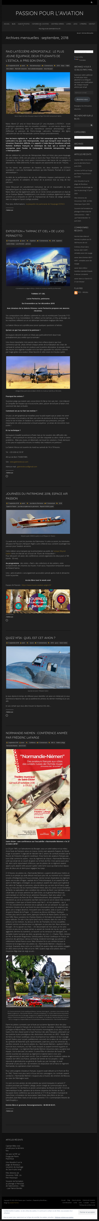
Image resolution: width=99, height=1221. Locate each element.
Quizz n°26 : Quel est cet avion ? (30, 638)
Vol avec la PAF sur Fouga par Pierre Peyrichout (13, 1156)
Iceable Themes (14, 1203)
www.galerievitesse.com (19, 462)
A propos (83, 24)
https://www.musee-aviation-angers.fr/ (36, 585)
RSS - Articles (83, 292)
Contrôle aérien (57, 24)
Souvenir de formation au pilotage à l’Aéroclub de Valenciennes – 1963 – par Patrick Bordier (15, 1184)
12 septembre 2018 (13, 643)
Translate (82, 60)
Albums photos (23, 24)
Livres (68, 24)
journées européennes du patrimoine (28, 506)
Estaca (62, 65)
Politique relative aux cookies (64, 1217)
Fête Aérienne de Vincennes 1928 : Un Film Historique (83, 201)
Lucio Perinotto (20, 244)
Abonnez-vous (82, 99)
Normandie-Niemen (12, 746)
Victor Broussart (48, 69)
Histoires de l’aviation (40, 24)
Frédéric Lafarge (60, 742)
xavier (23, 65)
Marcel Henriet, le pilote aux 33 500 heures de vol (82, 239)
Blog (13, 24)
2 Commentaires (48, 65)
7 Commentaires (43, 241)
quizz (56, 643)
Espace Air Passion (11, 506)
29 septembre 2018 (13, 65)
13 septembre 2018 (13, 503)
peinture (28, 244)
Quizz (32, 643)
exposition (59, 241)
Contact (92, 24)
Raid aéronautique (35, 65)
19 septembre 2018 (13, 241)
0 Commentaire (50, 503)
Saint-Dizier (22, 746)
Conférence (32, 742)
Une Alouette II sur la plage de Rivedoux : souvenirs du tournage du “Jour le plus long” (14, 1166)
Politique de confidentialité (49, 29)
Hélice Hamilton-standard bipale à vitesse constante (83, 271)
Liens (75, 24)
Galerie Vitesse (10, 244)
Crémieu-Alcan (79, 247)
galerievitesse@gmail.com (27, 466)
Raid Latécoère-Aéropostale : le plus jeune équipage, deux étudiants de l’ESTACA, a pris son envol (35, 56)
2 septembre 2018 (13, 742)
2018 (58, 65)
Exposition (33, 241)
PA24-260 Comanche (21, 69)
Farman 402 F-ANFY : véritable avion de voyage (83, 260)
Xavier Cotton (63, 643)
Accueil (7, 24)
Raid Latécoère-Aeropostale (35, 69)
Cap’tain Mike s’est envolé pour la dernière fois (15, 1148)
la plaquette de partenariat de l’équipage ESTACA (45, 204)
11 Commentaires (42, 643)
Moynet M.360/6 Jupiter (47, 506)
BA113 (53, 742)
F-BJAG (67, 65)
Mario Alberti (10, 69)
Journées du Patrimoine (36, 503)
